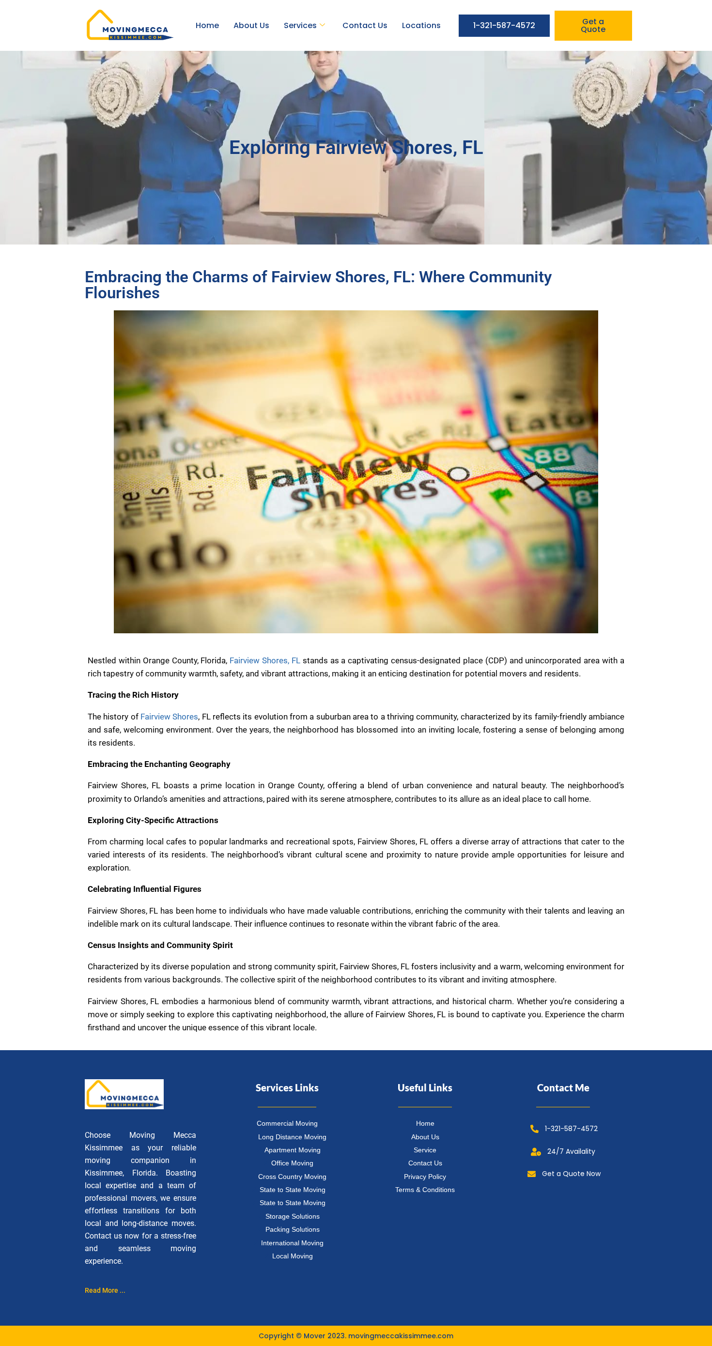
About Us (251, 25)
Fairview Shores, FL (265, 660)
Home (207, 25)
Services (300, 25)
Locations (421, 25)
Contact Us (364, 25)
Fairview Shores (169, 716)
